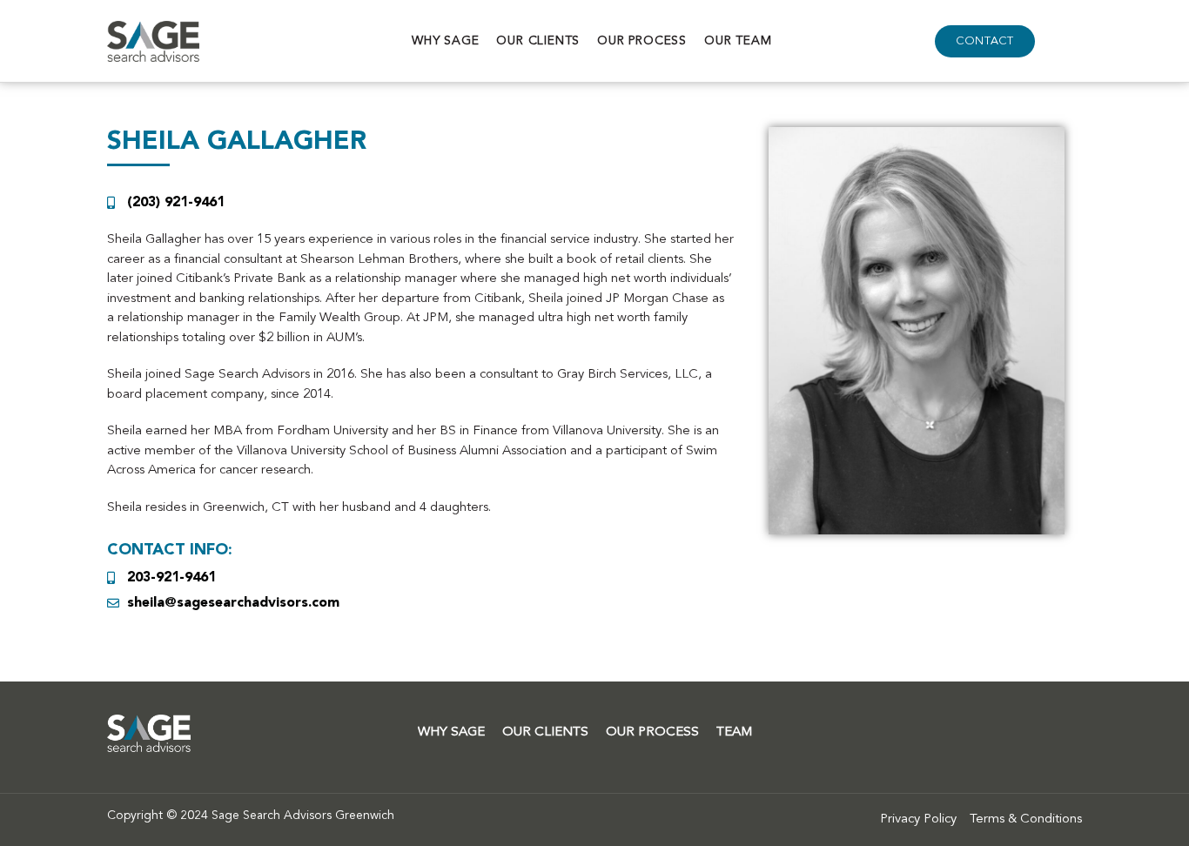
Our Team (737, 41)
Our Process (642, 41)
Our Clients (538, 41)
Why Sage (445, 41)
